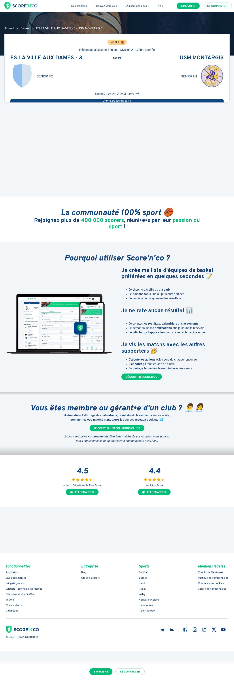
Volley (142, 594)
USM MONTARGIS (202, 58)
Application (12, 572)
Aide (160, 5)
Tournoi (10, 599)
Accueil (9, 28)
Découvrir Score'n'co (141, 376)
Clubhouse (12, 610)
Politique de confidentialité (213, 577)
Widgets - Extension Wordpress (24, 588)
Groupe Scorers (90, 577)
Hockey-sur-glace (149, 599)
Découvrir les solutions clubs (117, 428)
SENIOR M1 (189, 76)
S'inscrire (188, 5)
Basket (25, 28)
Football (143, 572)
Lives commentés (16, 577)
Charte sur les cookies (211, 583)
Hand (142, 583)
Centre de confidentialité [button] (212, 588)
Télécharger (84, 492)
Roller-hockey (147, 610)
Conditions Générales (210, 572)
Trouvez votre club (106, 5)
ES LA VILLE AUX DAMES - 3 (46, 58)
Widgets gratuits (15, 583)
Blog (83, 572)
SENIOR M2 (45, 76)
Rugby (142, 588)
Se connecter (217, 5)
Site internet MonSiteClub (20, 594)
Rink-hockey (146, 605)
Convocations (14, 605)
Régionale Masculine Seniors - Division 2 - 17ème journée (117, 49)
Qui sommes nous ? (137, 5)
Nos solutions (79, 5)
